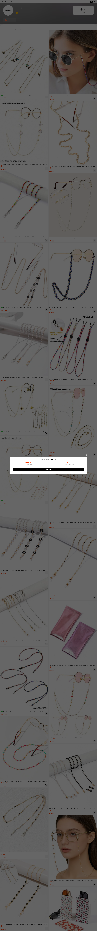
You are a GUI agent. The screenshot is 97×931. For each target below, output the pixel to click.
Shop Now (48, 469)
